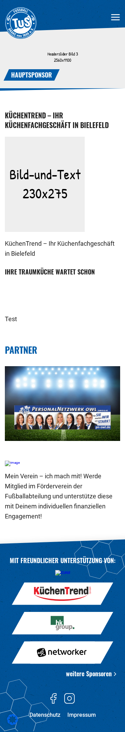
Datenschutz (45, 715)
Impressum (81, 715)
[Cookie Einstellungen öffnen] (12, 724)
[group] (62, 403)
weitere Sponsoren (89, 673)
